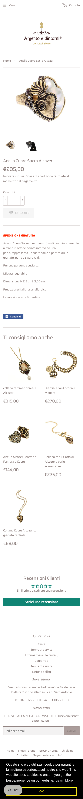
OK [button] (41, 791)
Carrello (74, 5)
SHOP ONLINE (48, 750)
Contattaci (42, 660)
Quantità (9, 192)
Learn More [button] (64, 780)
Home (7, 60)
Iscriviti (71, 731)
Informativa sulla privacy (41, 655)
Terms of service (42, 649)
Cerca (41, 644)
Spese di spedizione (39, 176)
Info (60, 755)
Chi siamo (67, 750)
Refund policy (41, 671)
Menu (12, 5)
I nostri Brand (27, 750)
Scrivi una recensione (42, 602)
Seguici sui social (43, 755)
